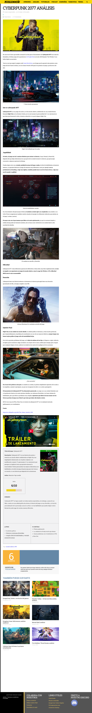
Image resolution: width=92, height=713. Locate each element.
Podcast (55, 2)
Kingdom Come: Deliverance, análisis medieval (14, 622)
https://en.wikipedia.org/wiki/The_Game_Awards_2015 (18, 412)
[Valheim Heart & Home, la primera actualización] (16, 635)
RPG (15, 546)
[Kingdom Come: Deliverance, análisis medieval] (16, 612)
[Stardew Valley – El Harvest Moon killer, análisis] (45, 589)
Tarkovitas (72, 2)
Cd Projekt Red (30, 57)
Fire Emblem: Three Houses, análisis (43, 643)
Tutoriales (45, 2)
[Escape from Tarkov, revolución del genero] (16, 588)
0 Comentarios (17, 17)
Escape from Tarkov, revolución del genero (16, 598)
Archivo (5, 697)
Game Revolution (28, 63)
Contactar (29, 705)
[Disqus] (31, 671)
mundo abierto (10, 546)
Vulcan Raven (7, 17)
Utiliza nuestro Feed (32, 702)
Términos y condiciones (13, 697)
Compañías (63, 2)
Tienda (80, 2)
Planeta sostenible (54, 700)
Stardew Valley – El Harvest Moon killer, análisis (44, 599)
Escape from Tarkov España (56, 703)
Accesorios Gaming (54, 707)
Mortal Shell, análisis (38, 622)
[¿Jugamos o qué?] (12, 3)
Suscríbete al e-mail (32, 707)
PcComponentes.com (54, 705)
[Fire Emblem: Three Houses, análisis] (45, 634)
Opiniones (27, 2)
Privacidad (5, 698)
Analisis (36, 2)
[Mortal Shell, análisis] (45, 612)
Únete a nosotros (31, 700)
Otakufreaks (52, 698)
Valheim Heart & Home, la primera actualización (13, 647)
